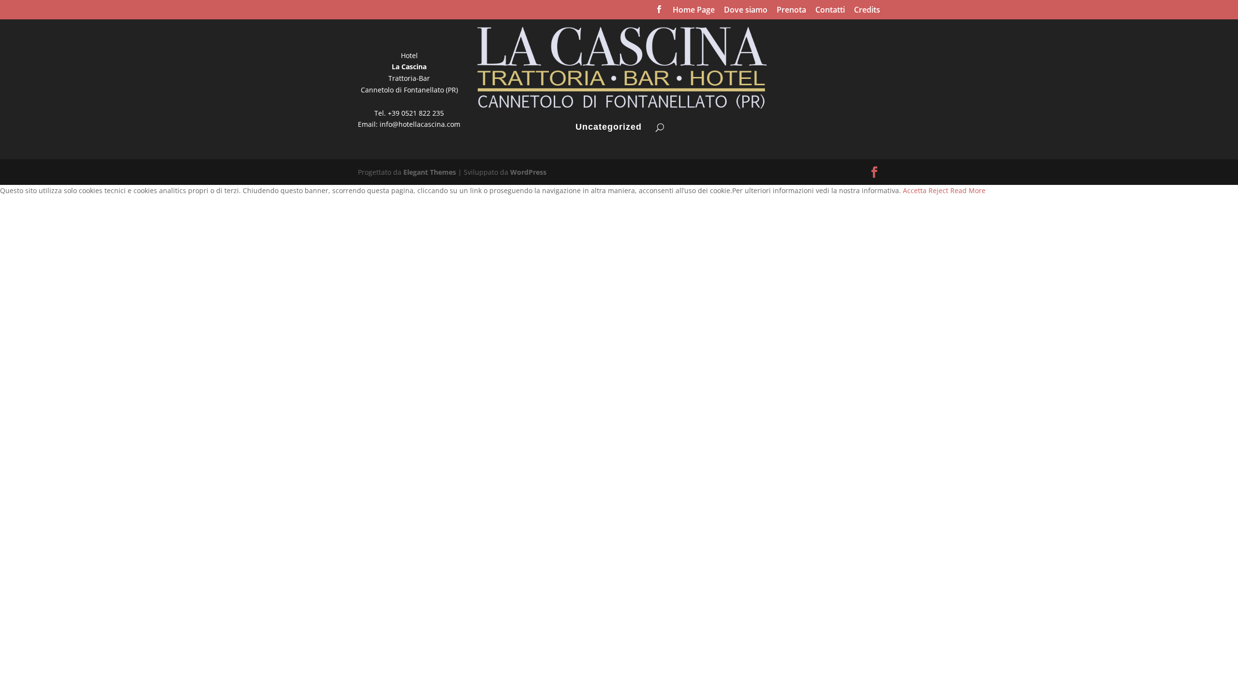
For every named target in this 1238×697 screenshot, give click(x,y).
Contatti (830, 10)
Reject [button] (938, 190)
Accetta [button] (915, 190)
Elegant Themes (429, 172)
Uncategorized (608, 127)
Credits (867, 10)
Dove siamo (745, 10)
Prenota (791, 10)
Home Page (694, 10)
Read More (968, 190)
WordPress (528, 172)
